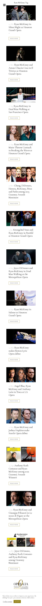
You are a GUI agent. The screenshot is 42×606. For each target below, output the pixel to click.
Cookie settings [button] (7, 601)
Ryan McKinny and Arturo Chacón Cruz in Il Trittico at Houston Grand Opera (21, 69)
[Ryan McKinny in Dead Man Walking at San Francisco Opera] (21, 94)
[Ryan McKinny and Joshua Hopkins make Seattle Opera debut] (21, 415)
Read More (14, 38)
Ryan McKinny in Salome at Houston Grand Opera (20, 312)
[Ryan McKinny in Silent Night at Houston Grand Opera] (21, 12)
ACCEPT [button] (17, 601)
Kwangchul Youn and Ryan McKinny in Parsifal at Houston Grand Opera (21, 232)
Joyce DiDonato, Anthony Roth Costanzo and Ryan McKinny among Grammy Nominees (20, 556)
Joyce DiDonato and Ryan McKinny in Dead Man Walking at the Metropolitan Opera (21, 273)
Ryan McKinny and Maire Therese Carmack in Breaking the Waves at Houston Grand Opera (21, 149)
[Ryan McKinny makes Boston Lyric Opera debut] (21, 336)
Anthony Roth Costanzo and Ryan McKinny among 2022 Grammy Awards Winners (19, 471)
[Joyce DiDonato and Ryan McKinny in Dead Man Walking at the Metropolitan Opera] (21, 256)
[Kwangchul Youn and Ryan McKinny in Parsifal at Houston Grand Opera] (21, 218)
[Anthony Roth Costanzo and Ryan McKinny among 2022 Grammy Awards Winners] (21, 454)
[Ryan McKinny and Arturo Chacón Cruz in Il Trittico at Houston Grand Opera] (21, 53)
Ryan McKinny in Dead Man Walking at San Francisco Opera (20, 109)
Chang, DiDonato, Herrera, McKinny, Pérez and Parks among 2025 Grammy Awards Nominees (20, 191)
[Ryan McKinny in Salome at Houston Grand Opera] (21, 298)
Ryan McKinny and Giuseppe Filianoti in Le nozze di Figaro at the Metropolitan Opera (20, 514)
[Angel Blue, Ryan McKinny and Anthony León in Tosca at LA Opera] (21, 374)
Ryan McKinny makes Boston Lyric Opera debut (19, 350)
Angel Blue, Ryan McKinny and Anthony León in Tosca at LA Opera (20, 390)
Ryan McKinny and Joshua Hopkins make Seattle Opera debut (21, 430)
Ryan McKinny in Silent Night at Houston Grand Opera (20, 27)
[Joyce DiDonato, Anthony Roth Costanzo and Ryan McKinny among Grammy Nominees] (21, 539)
